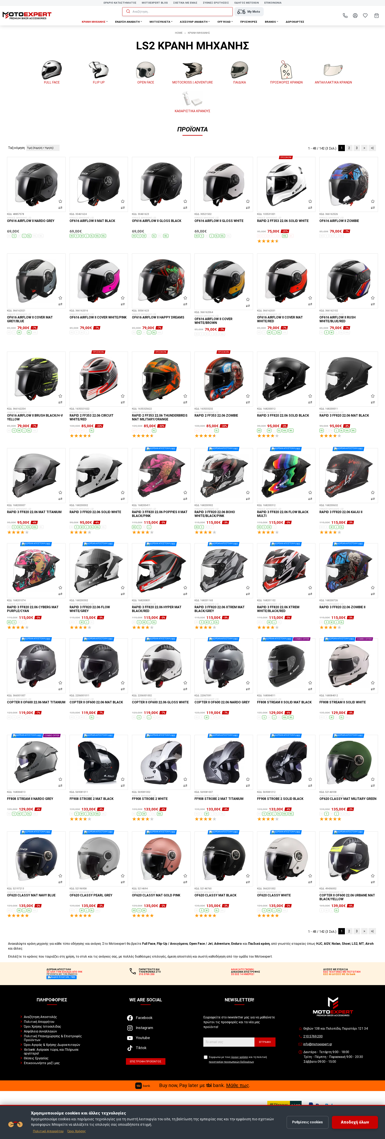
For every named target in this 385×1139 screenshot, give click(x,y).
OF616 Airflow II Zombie (339, 220)
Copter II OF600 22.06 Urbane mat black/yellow (347, 896)
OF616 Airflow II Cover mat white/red (280, 318)
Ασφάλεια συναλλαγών (40, 1031)
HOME (178, 32)
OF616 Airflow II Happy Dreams (158, 316)
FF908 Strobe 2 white (150, 798)
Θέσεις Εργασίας (36, 1058)
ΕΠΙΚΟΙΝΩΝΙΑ (273, 2)
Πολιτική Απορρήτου (39, 1022)
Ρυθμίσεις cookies (307, 1122)
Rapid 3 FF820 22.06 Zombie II (342, 606)
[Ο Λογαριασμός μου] (355, 15)
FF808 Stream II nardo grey (30, 798)
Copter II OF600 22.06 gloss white (160, 701)
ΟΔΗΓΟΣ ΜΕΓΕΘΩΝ (246, 2)
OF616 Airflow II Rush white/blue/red (337, 318)
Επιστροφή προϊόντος (145, 1061)
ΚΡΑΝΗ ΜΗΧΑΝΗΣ (199, 32)
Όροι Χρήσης (76, 1131)
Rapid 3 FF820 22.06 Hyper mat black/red (156, 608)
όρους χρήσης (239, 1057)
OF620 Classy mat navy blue (31, 894)
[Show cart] (376, 15)
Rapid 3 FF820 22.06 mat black (344, 414)
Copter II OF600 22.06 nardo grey (222, 701)
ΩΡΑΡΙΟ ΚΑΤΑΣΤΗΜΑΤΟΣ (119, 2)
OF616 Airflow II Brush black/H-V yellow (35, 416)
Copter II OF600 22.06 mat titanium (36, 701)
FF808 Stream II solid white (342, 701)
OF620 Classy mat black (215, 894)
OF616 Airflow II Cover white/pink (98, 316)
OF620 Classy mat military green (347, 798)
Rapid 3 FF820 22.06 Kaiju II (340, 511)
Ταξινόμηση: (16, 148)
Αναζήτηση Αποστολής (40, 1017)
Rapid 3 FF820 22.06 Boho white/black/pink (215, 513)
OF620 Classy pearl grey (91, 894)
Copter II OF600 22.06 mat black (96, 701)
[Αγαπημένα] (365, 15)
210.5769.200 (313, 1036)
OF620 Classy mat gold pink (156, 894)
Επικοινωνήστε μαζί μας (42, 1063)
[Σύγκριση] (60, 207)
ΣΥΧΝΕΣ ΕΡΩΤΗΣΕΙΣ (216, 2)
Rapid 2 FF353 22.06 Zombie (216, 414)
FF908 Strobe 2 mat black (91, 798)
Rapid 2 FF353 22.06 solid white (283, 220)
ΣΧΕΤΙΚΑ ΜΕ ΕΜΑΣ (185, 2)
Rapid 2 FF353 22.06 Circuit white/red (91, 416)
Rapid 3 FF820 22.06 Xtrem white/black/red (278, 608)
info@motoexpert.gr (317, 1044)
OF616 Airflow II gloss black (156, 220)
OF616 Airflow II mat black (92, 220)
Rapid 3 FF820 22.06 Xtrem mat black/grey (220, 608)
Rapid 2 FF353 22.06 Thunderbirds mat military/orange (159, 416)
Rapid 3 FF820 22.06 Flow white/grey (90, 608)
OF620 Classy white (274, 894)
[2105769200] (345, 15)
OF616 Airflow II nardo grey (30, 220)
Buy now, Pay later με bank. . (204, 1085)
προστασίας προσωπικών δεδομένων (231, 1061)
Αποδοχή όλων (355, 1122)
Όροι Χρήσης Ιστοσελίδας (42, 1026)
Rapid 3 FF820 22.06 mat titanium (34, 511)
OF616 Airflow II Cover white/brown (213, 320)
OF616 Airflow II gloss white (219, 220)
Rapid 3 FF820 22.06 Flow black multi (282, 513)
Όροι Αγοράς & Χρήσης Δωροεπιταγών (52, 1045)
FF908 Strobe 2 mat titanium (219, 798)
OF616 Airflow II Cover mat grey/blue (30, 318)
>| (372, 148)
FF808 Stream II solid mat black (284, 701)
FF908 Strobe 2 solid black (280, 798)
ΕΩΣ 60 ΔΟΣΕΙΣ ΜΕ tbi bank (339, 974)
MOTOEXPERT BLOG (155, 2)
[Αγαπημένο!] (60, 201)
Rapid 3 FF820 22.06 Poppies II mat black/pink (159, 513)
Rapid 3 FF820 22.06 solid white (95, 511)
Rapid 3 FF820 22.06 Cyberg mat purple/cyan (33, 608)
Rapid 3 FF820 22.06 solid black (283, 414)
